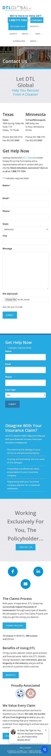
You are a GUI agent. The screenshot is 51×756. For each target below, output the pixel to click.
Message (7, 248)
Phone (6, 211)
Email (6, 198)
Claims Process (14, 625)
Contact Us (25, 547)
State (5, 223)
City (5, 235)
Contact (36, 20)
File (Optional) (10, 293)
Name (6, 185)
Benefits (10, 675)
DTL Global (17, 8)
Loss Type (10, 389)
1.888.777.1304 (18, 20)
